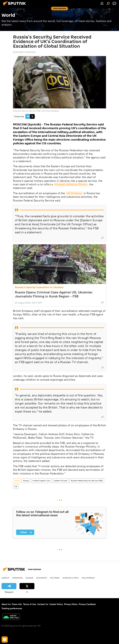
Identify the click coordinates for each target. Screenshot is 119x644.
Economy (41, 577)
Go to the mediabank (50, 111)
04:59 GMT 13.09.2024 (24, 52)
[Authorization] (102, 3)
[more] (102, 238)
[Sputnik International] (15, 6)
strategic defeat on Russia (70, 184)
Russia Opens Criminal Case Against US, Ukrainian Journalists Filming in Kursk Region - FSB (54, 294)
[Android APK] (11, 617)
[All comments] (5, 639)
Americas (17, 577)
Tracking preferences (12, 608)
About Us (6, 604)
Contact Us (42, 604)
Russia (26, 480)
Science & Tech (71, 577)
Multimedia (88, 577)
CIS (15, 486)
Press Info (17, 604)
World (17, 480)
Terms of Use (29, 604)
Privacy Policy (70, 604)
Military (55, 577)
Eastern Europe (60, 480)
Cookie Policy (56, 604)
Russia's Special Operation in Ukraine (39, 287)
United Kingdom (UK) (41, 480)
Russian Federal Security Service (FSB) (87, 480)
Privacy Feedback (87, 604)
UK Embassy (74, 193)
